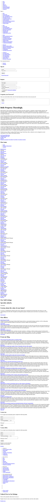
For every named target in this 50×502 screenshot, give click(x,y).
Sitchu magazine (6, 470)
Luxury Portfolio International (8, 480)
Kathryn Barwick (3, 294)
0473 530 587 (3, 243)
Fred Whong (2, 171)
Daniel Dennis (3, 149)
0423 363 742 (3, 252)
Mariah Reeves (3, 223)
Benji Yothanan (3, 206)
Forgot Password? (4, 75)
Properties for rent (6, 37)
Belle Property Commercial (8, 476)
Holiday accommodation (7, 41)
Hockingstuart (5, 478)
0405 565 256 (3, 199)
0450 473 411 (3, 173)
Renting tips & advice (7, 39)
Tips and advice (6, 55)
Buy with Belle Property (7, 16)
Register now (3, 500)
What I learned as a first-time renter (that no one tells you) (11, 361)
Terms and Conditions (12, 90)
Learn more (2, 323)
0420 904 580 (3, 186)
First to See (5, 462)
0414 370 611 (3, 234)
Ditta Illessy (2, 250)
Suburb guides (5, 23)
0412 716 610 (3, 177)
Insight (4, 471)
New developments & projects (9, 21)
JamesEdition (5, 481)
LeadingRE (5, 479)
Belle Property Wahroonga (5, 329)
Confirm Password (5, 87)
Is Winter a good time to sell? (6, 396)
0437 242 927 (3, 212)
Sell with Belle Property (7, 28)
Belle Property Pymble (4, 320)
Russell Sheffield (3, 188)
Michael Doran (3, 153)
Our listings (11, 139)
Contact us (5, 453)
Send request (2, 314)
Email (2, 69)
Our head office (6, 53)
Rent (4, 2)
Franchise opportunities (7, 452)
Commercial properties (7, 42)
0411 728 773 (3, 208)
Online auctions (6, 19)
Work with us (5, 57)
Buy (4, 1)
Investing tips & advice (7, 50)
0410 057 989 (3, 190)
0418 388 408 (3, 168)
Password (3, 70)
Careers (4, 451)
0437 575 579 (3, 230)
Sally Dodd (2, 193)
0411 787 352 (3, 160)
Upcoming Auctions (22, 139)
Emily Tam (2, 232)
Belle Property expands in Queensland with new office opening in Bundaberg (15, 383)
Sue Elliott (2, 197)
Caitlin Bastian (3, 228)
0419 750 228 (3, 261)
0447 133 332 (3, 265)
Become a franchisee (7, 59)
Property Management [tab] (7, 145)
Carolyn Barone (3, 245)
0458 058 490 (3, 217)
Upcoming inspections (7, 18)
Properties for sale (6, 17)
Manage (4, 4)
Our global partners (6, 54)
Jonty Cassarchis (3, 272)
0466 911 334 (3, 204)
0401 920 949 (3, 155)
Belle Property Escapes (7, 475)
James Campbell (3, 175)
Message (2, 423)
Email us (2, 138)
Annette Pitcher (3, 289)
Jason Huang (2, 258)
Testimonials (5, 31)
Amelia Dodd (3, 201)
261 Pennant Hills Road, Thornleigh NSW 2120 (5, 136)
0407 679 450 (3, 274)
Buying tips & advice (7, 22)
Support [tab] (4, 147)
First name (3, 82)
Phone (1, 417)
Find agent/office (6, 8)
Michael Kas (2, 215)
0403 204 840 (3, 182)
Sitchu (4, 483)
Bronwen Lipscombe (4, 166)
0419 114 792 (3, 239)
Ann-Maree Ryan (3, 276)
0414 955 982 (3, 164)
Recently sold (5, 30)
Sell (3, 3)
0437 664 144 (3, 256)
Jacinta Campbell (3, 210)
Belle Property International (8, 477)
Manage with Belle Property (8, 47)
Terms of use (5, 491)
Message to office (3, 438)
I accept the (9, 90)
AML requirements (6, 472)
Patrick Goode (3, 184)
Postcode (3, 88)
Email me (2, 152)
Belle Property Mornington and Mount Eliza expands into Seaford (13, 368)
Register (2, 446)
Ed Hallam (2, 157)
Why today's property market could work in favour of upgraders (12, 354)
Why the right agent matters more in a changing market (11, 339)
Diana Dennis (3, 219)
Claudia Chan (3, 241)
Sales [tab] (4, 144)
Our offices (15, 139)
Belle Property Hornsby (5, 324)
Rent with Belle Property (7, 36)
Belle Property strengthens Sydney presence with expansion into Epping (14, 374)
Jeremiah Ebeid (3, 179)
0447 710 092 (3, 269)
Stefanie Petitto (3, 237)
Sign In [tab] (4, 63)
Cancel (2, 102)
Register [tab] (4, 64)
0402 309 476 (3, 151)
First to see (5, 5)
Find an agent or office (7, 45)
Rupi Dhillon (3, 263)
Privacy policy (5, 490)
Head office (5, 450)
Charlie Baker (3, 285)
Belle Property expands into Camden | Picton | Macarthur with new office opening (16, 346)
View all (2, 409)
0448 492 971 (3, 247)
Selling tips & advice (7, 33)
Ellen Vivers (2, 254)
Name (1, 416)
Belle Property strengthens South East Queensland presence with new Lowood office (16, 403)
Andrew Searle (3, 162)
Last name (3, 83)
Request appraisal (6, 7)
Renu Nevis (2, 280)
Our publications (6, 56)
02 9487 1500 (3, 137)
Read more (2, 345)
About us (4, 9)
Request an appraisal (7, 29)
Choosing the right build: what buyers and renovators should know (13, 390)
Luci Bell (2, 267)
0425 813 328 (3, 195)
